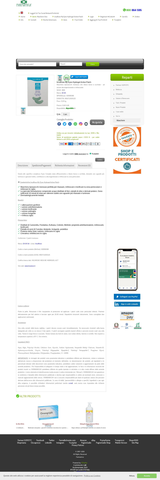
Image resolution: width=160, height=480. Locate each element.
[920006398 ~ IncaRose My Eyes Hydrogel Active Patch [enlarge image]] (60, 78)
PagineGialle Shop (103, 442)
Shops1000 (133, 440)
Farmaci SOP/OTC (122, 85)
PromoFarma (105, 440)
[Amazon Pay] (127, 319)
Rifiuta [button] (132, 476)
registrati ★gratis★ (107, 17)
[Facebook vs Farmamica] (59, 124)
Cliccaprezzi (35, 442)
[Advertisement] (80, 39)
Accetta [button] (147, 476)
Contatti (33, 20)
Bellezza (119, 89)
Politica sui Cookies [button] (92, 476)
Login (92, 17)
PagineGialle (86, 442)
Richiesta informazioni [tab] (64, 165)
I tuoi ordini (78, 20)
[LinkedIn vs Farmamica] (70, 124)
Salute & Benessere (122, 98)
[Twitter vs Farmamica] (64, 124)
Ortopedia (119, 94)
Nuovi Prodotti (120, 107)
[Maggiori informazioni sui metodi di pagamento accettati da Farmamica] (78, 145)
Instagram (60, 442)
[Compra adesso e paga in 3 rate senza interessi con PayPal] (127, 291)
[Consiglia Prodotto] (86, 124)
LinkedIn (48, 442)
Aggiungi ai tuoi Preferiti (98, 20)
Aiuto (65, 20)
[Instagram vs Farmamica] (80, 124)
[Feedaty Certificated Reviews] (127, 173)
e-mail (71, 383)
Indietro (100, 160)
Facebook (40, 440)
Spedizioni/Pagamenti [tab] (41, 165)
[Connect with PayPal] (79, 78)
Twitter (51, 440)
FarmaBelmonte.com (67, 440)
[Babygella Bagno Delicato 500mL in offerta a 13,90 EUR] (79, 422)
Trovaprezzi (119, 440)
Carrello (125, 17)
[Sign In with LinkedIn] (127, 306)
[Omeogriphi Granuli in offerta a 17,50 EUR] (37, 422)
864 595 (134, 10)
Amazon (83, 440)
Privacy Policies (78, 445)
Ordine (137, 17)
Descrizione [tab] (23, 165)
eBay (93, 440)
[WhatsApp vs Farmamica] (75, 124)
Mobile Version (121, 442)
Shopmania (21, 442)
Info (22, 20)
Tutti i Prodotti (120, 103)
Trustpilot (117, 20)
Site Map (135, 442)
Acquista (97, 122)
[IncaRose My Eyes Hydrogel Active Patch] (37, 91)
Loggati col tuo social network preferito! (44, 13)
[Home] (24, 6)
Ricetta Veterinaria (49, 20)
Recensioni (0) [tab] (84, 165)
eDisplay (84, 463)
